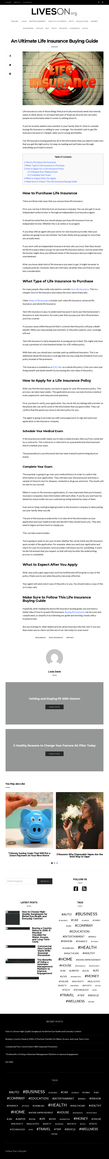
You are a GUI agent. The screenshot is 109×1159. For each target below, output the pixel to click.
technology (82, 990)
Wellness (76, 1001)
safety (63, 985)
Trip (81, 995)
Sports (63, 28)
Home (8, 2)
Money (94, 21)
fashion (67, 941)
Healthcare (72, 953)
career (86, 920)
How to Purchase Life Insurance (40, 162)
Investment (94, 966)
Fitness (95, 941)
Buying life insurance (75, 612)
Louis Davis (54, 671)
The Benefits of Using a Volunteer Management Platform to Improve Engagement (44, 966)
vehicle (94, 995)
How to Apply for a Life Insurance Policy (44, 168)
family (93, 936)
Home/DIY (75, 28)
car (75, 920)
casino (97, 920)
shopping (75, 986)
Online (64, 981)
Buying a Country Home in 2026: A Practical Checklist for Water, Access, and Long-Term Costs (42, 935)
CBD (69, 926)
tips (95, 990)
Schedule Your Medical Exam (42, 171)
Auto (85, 28)
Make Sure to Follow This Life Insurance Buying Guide (50, 181)
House (66, 965)
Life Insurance (56, 637)
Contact (27, 2)
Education (82, 21)
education (80, 931)
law (63, 971)
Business (87, 913)
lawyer (74, 970)
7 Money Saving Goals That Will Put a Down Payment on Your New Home (29, 854)
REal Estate (94, 981)
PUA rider (57, 367)
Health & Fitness (57, 21)
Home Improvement (89, 959)
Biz (47, 28)
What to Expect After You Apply (40, 178)
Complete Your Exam (39, 175)
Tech (54, 28)
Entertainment (37, 21)
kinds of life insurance (39, 300)
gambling (69, 948)
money (70, 637)
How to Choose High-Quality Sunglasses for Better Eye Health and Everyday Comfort (34, 915)
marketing (76, 977)
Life (96, 970)
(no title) (9, 1062)
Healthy (89, 953)
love (64, 976)
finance (82, 941)
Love (24, 21)
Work (91, 1002)
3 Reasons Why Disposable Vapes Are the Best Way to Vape (79, 855)
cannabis (63, 920)
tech (67, 990)
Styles (39, 28)
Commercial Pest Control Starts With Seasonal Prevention (44, 951)
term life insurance (80, 289)
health (88, 947)
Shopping (28, 28)
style (98, 986)
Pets (71, 21)
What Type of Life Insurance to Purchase (44, 165)
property (78, 981)
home (66, 959)
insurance (41, 637)
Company (85, 925)
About (17, 2)
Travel (15, 21)
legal (86, 971)
